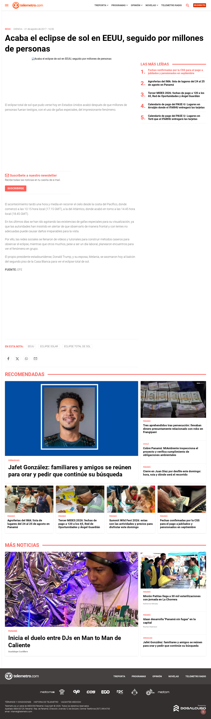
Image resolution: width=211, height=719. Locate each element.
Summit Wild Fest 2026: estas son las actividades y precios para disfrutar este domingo (131, 524)
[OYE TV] (76, 694)
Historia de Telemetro (46, 702)
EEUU (31, 346)
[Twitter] (17, 358)
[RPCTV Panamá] (62, 694)
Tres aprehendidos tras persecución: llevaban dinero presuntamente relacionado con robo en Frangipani (173, 429)
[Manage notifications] (203, 711)
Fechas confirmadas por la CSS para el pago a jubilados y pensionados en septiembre (175, 72)
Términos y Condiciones (18, 702)
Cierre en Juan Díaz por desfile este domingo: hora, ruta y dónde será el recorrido (172, 473)
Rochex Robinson (150, 627)
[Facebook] (8, 358)
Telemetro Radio (171, 5)
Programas (118, 5)
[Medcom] (163, 694)
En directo (199, 5)
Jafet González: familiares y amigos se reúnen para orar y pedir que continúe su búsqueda (69, 471)
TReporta (100, 5)
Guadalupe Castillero (18, 651)
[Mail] (35, 358)
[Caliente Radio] (134, 694)
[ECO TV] (105, 694)
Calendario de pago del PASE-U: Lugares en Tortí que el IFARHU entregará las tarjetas (174, 117)
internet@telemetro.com (21, 711)
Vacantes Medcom (71, 702)
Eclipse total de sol (77, 346)
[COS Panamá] (91, 694)
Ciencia (18, 29)
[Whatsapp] (26, 358)
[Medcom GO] (47, 694)
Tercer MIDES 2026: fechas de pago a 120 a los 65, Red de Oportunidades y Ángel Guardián (176, 94)
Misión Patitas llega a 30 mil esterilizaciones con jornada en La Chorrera (172, 597)
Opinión (135, 5)
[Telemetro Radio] (149, 694)
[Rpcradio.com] (120, 694)
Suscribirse (15, 188)
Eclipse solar (49, 346)
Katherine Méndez (150, 604)
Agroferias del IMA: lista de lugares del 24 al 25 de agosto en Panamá (28, 524)
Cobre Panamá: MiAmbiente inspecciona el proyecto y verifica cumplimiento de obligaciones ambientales (170, 452)
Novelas (151, 5)
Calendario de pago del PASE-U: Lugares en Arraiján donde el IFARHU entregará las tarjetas (176, 106)
